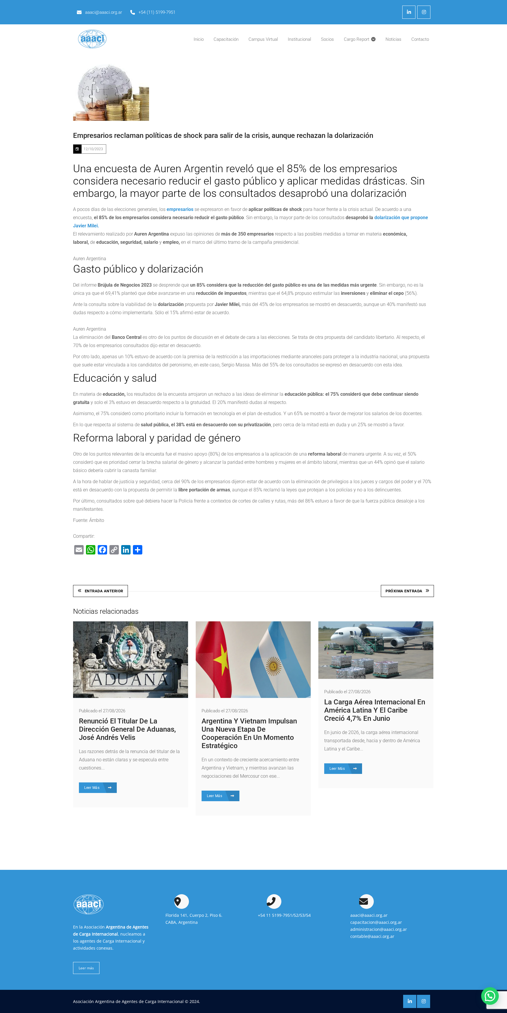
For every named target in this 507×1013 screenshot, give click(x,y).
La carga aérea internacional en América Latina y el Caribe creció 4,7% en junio (374, 710)
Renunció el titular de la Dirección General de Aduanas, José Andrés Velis (127, 729)
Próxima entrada (404, 591)
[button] (490, 996)
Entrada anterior (104, 591)
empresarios (180, 209)
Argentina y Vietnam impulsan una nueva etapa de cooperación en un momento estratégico (249, 733)
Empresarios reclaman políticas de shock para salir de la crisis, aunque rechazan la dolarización (223, 135)
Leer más (86, 967)
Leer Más (92, 788)
